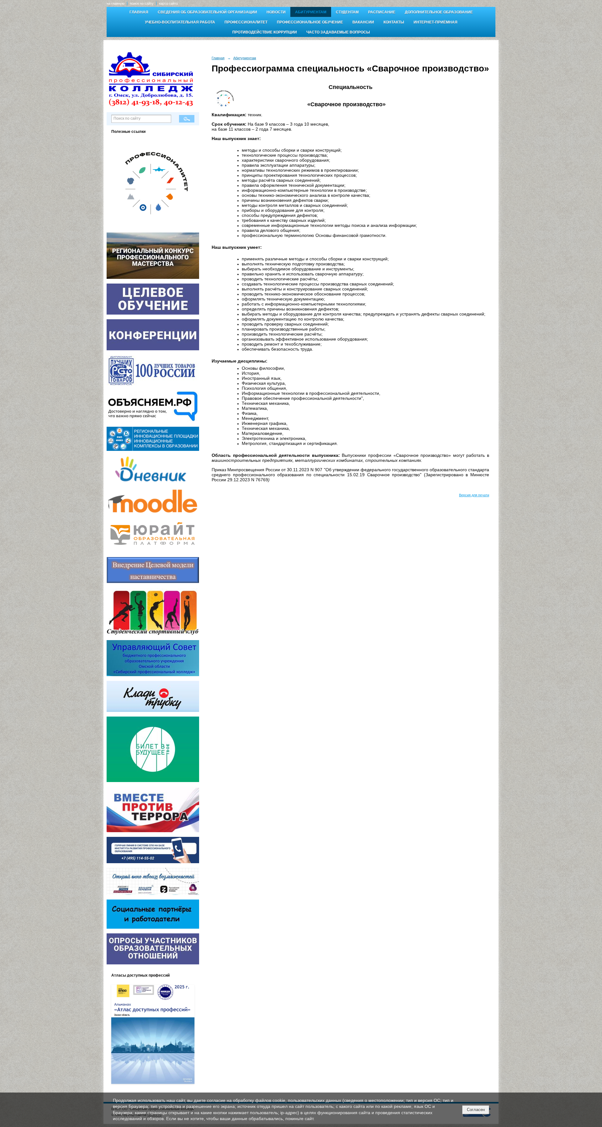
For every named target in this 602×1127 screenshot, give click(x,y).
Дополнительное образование (439, 12)
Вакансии (363, 22)
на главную (115, 3)
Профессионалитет (245, 22)
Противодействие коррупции (264, 32)
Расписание (381, 12)
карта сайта (168, 3)
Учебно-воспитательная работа (180, 22)
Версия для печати (474, 495)
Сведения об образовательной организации (207, 12)
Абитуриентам (310, 12)
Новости (276, 12)
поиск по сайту (142, 3)
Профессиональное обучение (310, 22)
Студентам (347, 12)
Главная (138, 12)
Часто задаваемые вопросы (338, 32)
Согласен (476, 1109)
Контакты (393, 22)
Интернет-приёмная (435, 22)
